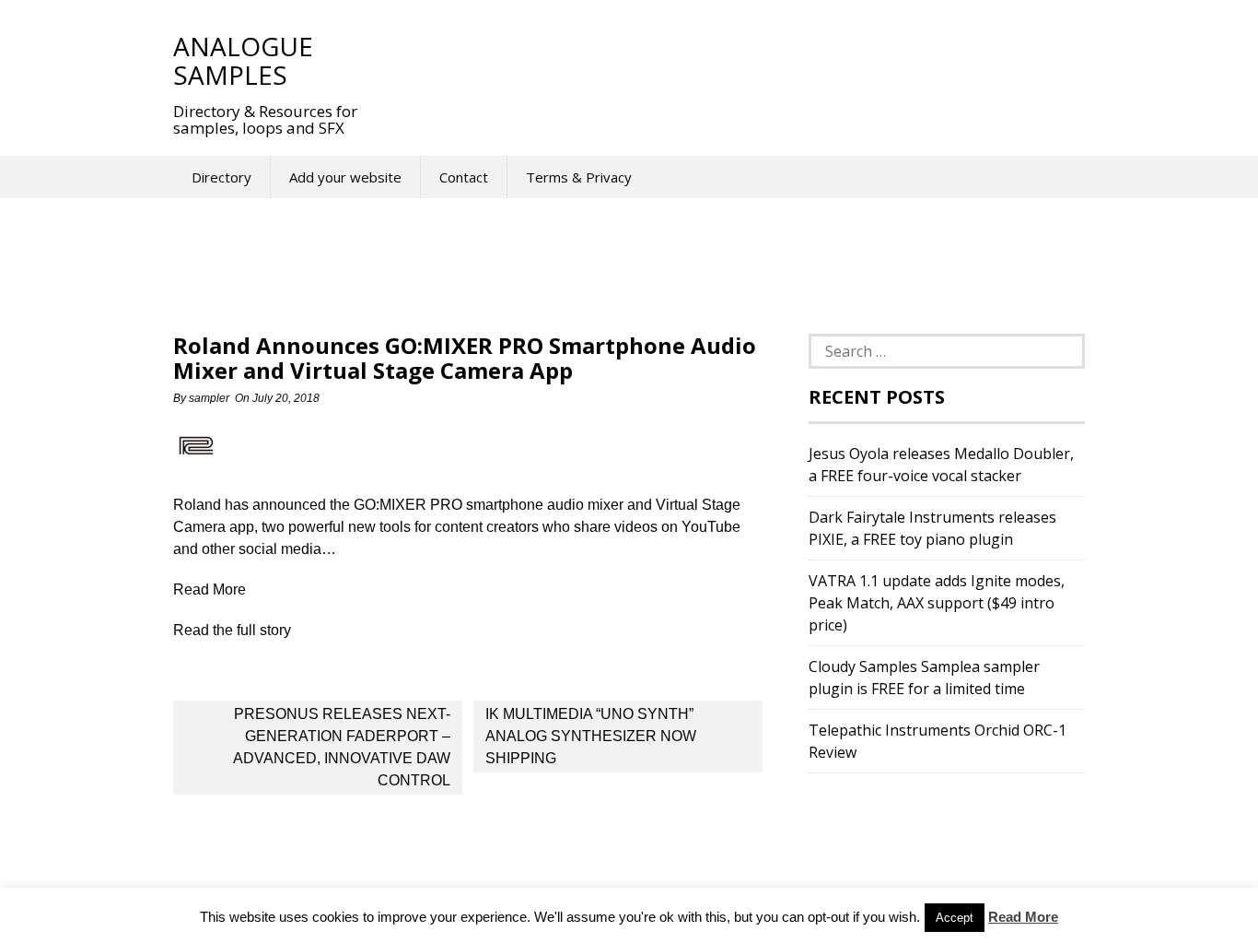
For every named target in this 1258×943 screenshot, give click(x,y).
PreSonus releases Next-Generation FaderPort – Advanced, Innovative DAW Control (341, 747)
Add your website (345, 177)
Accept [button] (954, 918)
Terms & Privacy (579, 177)
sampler (209, 398)
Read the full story (232, 630)
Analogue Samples (243, 60)
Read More (1023, 917)
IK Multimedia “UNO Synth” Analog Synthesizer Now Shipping (590, 736)
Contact (463, 177)
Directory (221, 177)
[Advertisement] (720, 59)
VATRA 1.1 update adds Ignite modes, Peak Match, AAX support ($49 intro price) (937, 603)
